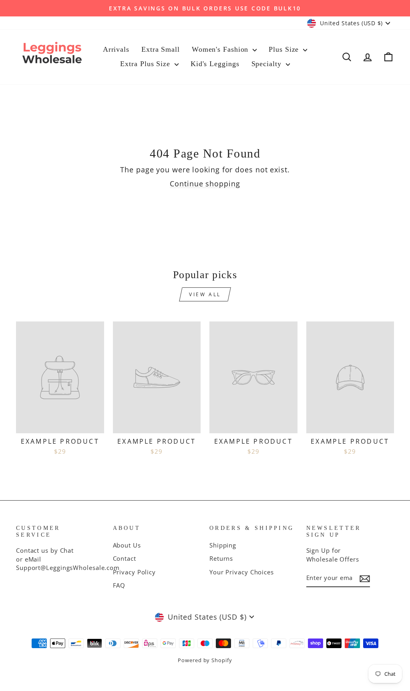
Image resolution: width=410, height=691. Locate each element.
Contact (124, 558)
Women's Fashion (221, 49)
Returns (221, 558)
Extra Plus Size (146, 64)
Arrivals (116, 49)
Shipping (222, 545)
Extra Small (160, 49)
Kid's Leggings (215, 64)
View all (205, 294)
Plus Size (285, 49)
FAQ (119, 585)
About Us (127, 545)
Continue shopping (205, 183)
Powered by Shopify (205, 660)
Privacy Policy (134, 572)
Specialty (267, 64)
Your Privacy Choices (241, 572)
